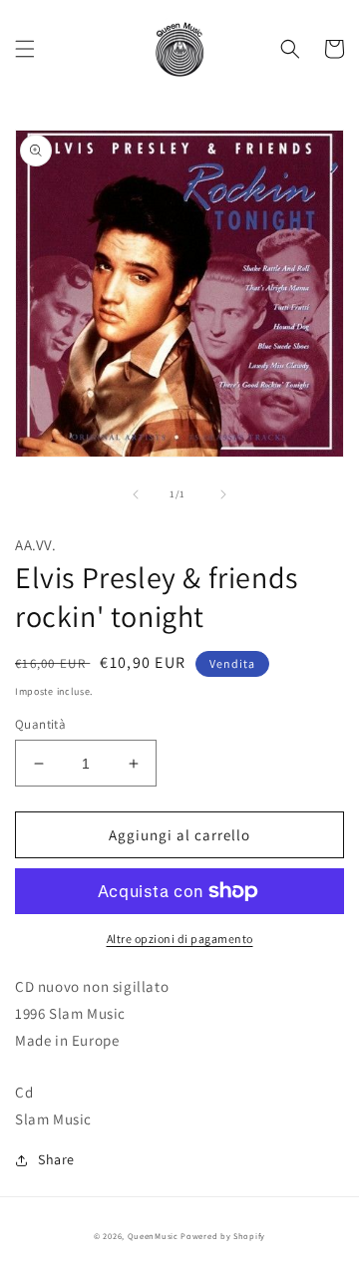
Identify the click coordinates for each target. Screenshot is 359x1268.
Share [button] (56, 1159)
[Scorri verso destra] (223, 494)
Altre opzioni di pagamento (180, 938)
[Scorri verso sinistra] (136, 494)
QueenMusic (153, 1235)
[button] (25, 49)
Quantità (40, 724)
